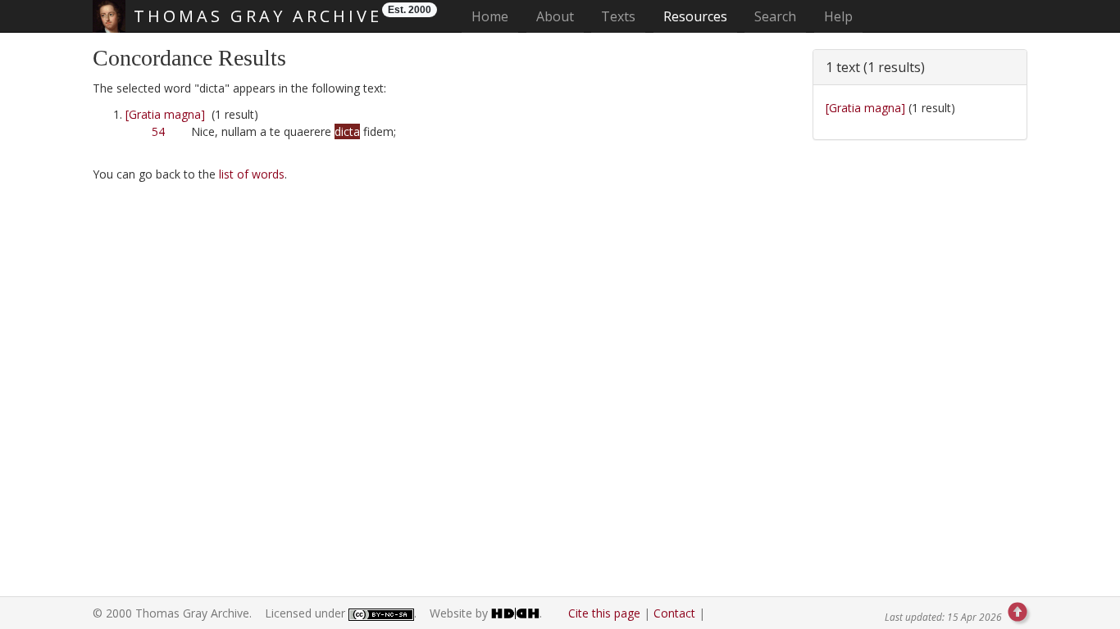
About (555, 16)
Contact (674, 613)
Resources (695, 16)
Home (494, 16)
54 (158, 131)
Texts (618, 16)
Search (775, 16)
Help (838, 16)
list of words (252, 174)
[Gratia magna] (165, 114)
